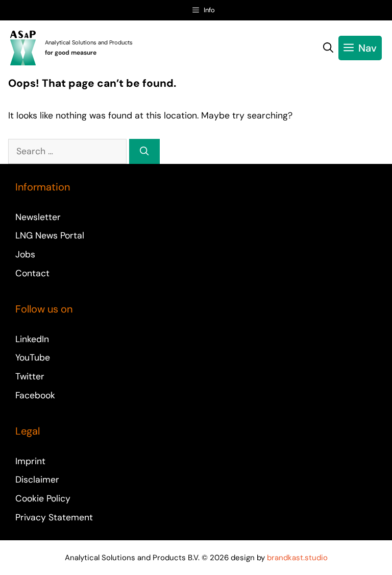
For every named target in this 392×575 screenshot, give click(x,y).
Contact (32, 273)
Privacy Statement (54, 517)
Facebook (35, 395)
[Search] (144, 151)
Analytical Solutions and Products (89, 42)
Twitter (29, 376)
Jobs (25, 254)
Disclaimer (37, 479)
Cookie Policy (42, 498)
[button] (328, 48)
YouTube (32, 357)
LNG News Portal (49, 235)
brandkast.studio (297, 558)
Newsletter (38, 217)
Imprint (30, 461)
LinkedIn (32, 339)
